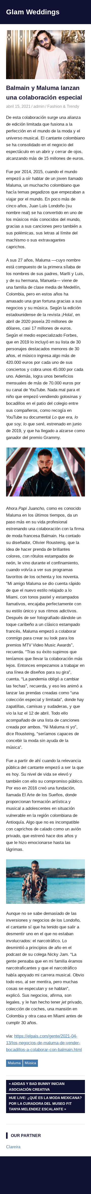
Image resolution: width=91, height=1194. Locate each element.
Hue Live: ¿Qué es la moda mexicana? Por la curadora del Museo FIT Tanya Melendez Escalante (45, 1103)
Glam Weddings (33, 12)
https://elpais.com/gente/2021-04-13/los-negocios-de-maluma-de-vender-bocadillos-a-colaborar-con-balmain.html (44, 1043)
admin (38, 106)
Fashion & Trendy (63, 106)
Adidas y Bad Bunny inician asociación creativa (36, 1086)
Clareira (13, 1147)
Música (30, 1063)
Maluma (14, 1063)
